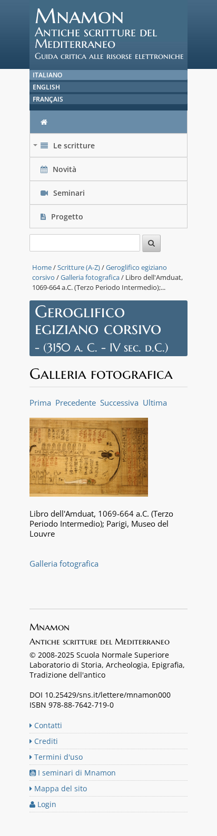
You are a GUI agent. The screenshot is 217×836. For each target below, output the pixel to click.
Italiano (47, 74)
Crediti (45, 741)
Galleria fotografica (90, 277)
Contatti (47, 725)
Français (48, 99)
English (46, 87)
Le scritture (65, 148)
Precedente (75, 402)
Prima (40, 402)
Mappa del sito (59, 788)
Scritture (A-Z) (78, 267)
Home (42, 267)
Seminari (68, 193)
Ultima (155, 402)
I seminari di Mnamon (76, 773)
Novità (64, 169)
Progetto (67, 216)
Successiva (119, 402)
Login (45, 804)
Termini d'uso (57, 757)
